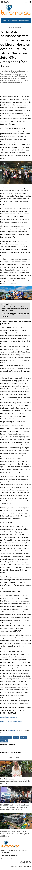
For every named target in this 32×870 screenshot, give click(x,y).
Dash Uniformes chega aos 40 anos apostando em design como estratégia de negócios (15, 781)
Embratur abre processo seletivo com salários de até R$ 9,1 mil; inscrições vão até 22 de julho (15, 833)
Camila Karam (12, 730)
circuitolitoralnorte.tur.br (9, 717)
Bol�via (16, 738)
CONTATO (21, 866)
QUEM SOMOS (13, 866)
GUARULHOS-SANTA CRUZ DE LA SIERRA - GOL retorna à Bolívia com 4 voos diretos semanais (15, 314)
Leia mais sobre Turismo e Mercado (10, 752)
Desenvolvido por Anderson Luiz (10, 858)
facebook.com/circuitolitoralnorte (11, 721)
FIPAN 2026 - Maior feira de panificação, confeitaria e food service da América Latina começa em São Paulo (15, 807)
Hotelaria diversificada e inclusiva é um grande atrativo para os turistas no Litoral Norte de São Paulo (15, 308)
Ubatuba (4, 741)
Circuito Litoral (6, 738)
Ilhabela (23, 738)
